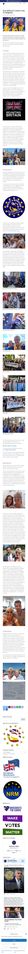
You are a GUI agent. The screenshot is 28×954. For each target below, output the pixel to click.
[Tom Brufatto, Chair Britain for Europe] (14, 626)
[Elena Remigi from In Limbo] (14, 679)
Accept (14, 940)
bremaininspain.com (14, 848)
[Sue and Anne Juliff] (14, 349)
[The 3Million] (14, 412)
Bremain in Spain (14, 846)
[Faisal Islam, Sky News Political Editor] (14, 561)
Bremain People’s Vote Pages (10, 445)
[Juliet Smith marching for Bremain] (14, 287)
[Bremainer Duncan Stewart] (14, 329)
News (14, 15)
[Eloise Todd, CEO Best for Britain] (14, 508)
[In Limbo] (14, 391)
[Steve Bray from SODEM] (14, 165)
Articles (10, 15)
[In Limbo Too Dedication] (14, 699)
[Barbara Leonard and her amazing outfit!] (14, 308)
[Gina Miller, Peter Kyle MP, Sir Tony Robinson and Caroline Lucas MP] (14, 248)
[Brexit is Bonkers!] (14, 218)
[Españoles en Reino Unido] (14, 432)
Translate (12, 753)
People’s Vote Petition (10, 449)
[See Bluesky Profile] (22, 861)
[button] (26, 934)
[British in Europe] (14, 370)
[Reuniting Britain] (14, 120)
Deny (14, 944)
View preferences (14, 947)
